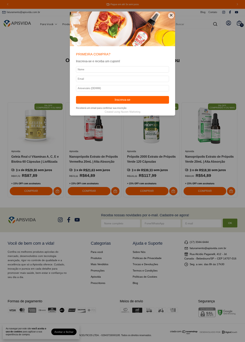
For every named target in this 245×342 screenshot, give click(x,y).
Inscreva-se (122, 99)
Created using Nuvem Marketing (122, 111)
